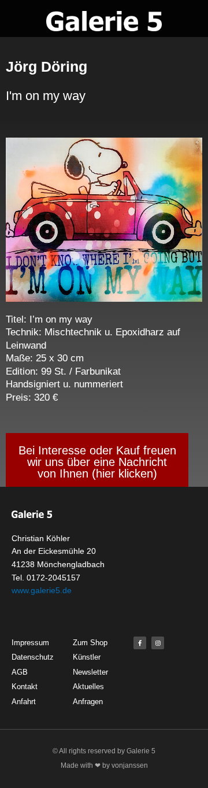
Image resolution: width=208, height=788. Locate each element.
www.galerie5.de (42, 590)
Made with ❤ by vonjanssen (104, 765)
